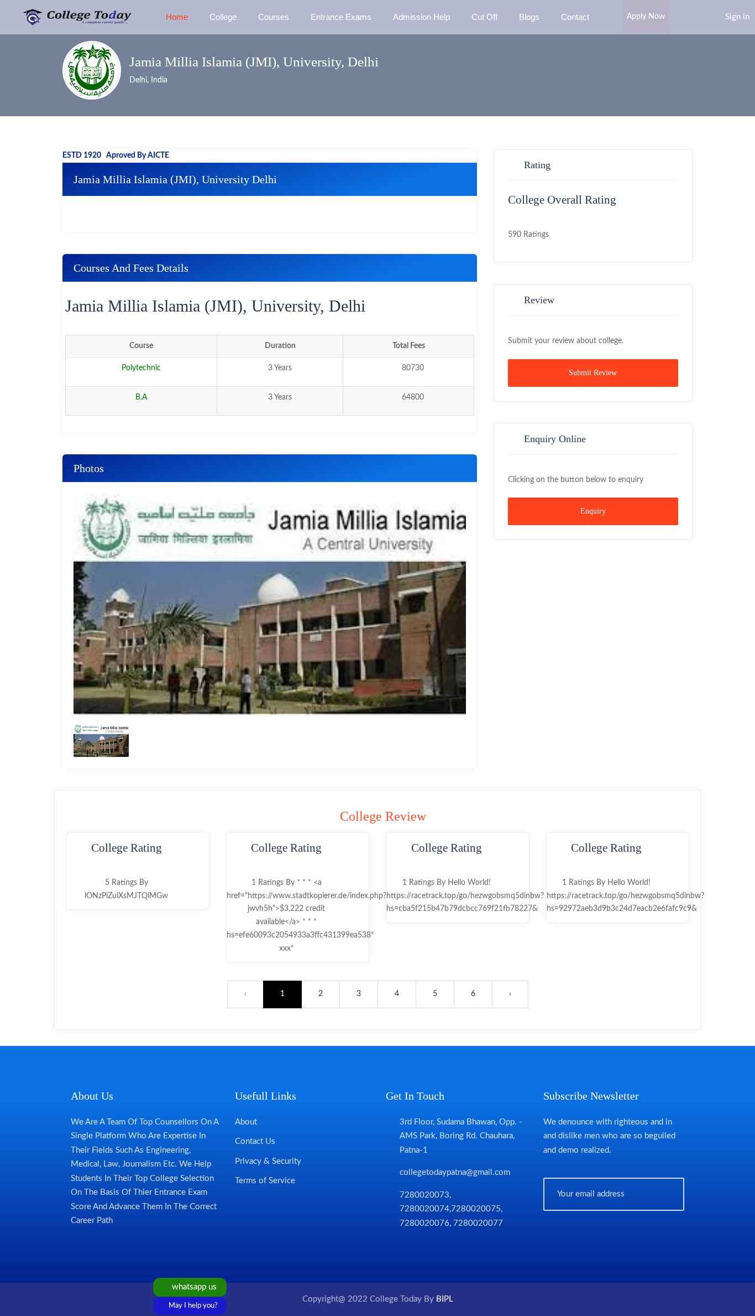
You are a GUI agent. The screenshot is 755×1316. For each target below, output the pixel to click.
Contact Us (255, 1141)
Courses (273, 17)
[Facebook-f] (391, 1249)
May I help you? (192, 1305)
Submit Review (593, 373)
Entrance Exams (341, 17)
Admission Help (421, 17)
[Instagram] (454, 1249)
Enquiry (593, 511)
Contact (575, 17)
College (223, 17)
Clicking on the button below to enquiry (575, 480)
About (246, 1122)
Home (177, 17)
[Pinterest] (475, 1249)
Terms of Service (265, 1181)
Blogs (529, 17)
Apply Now (646, 16)
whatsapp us (193, 1287)
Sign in (737, 17)
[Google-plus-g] (433, 1249)
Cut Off (484, 17)
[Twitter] (412, 1249)
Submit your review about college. (565, 341)
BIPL (444, 1299)
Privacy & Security (268, 1161)
